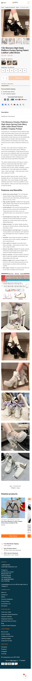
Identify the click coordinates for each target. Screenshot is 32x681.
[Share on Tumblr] (20, 104)
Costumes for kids (6, 640)
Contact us (4, 594)
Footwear (4, 519)
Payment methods (6, 616)
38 (20, 70)
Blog (2, 623)
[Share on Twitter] (8, 104)
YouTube (3, 653)
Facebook (4, 647)
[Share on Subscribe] (17, 104)
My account (4, 632)
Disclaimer (4, 606)
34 (3, 70)
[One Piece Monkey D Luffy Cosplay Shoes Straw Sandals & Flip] (13, 507)
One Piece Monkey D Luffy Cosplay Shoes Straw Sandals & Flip (11, 522)
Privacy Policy (5, 601)
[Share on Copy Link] (23, 104)
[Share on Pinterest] (11, 104)
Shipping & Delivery (7, 619)
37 (16, 70)
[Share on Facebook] (5, 104)
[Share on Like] (2, 104)
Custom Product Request (8, 625)
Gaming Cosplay (6, 638)
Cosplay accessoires (7, 636)
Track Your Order (6, 612)
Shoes (17, 7)
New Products (12, 519)
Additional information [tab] (8, 116)
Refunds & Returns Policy (8, 621)
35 (7, 70)
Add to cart (19, 78)
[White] (9, 62)
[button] (6, 77)
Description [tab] (5, 112)
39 (24, 70)
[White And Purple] (14, 62)
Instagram (4, 651)
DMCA (3, 597)
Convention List (5, 603)
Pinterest (4, 649)
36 (11, 70)
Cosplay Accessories (10, 7)
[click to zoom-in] (15, 23)
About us (3, 592)
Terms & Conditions (7, 599)
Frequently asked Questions (9, 614)
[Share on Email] (14, 104)
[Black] (3, 62)
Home (2, 7)
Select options (13, 536)
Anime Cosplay (5, 634)
